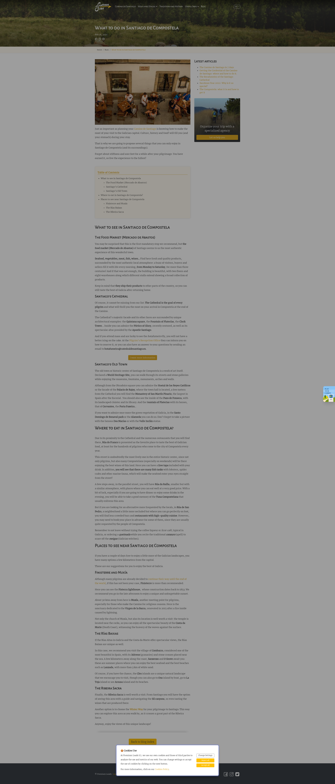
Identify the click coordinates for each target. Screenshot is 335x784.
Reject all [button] (205, 760)
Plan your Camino (328, 391)
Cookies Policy (162, 769)
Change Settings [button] (205, 755)
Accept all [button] (205, 765)
